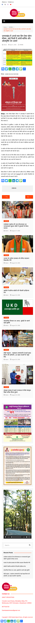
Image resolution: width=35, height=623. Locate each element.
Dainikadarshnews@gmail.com (11, 610)
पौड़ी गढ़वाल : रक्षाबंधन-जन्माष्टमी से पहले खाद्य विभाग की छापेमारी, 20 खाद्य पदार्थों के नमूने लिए (17, 355)
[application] (18, 514)
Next (28, 197)
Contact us (11, 2)
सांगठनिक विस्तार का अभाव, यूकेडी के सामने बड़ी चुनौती (16, 570)
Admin (5, 44)
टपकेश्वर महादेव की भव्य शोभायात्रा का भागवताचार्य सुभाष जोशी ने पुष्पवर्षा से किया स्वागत (16, 226)
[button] (17, 514)
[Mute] (27, 537)
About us (4, 2)
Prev (7, 197)
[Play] (6, 537)
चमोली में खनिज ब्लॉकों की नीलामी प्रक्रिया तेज (15, 566)
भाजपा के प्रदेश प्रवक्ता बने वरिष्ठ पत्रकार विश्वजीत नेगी (17, 562)
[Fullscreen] (29, 537)
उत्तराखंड (21, 44)
